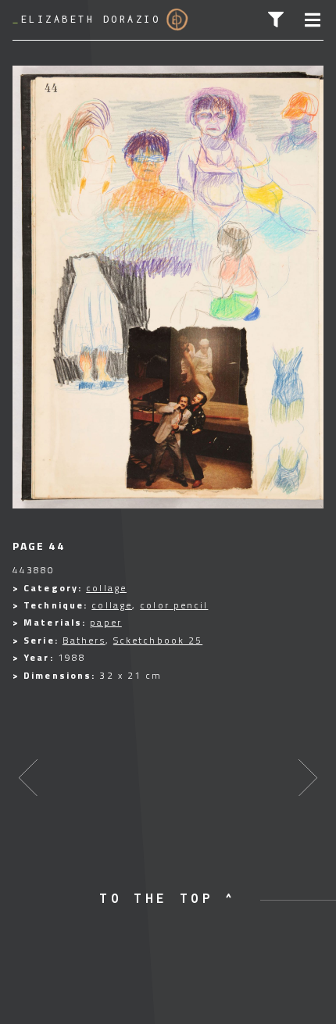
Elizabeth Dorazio (86, 19)
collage (106, 587)
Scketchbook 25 (157, 640)
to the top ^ (168, 898)
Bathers (84, 640)
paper (106, 622)
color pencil (174, 605)
